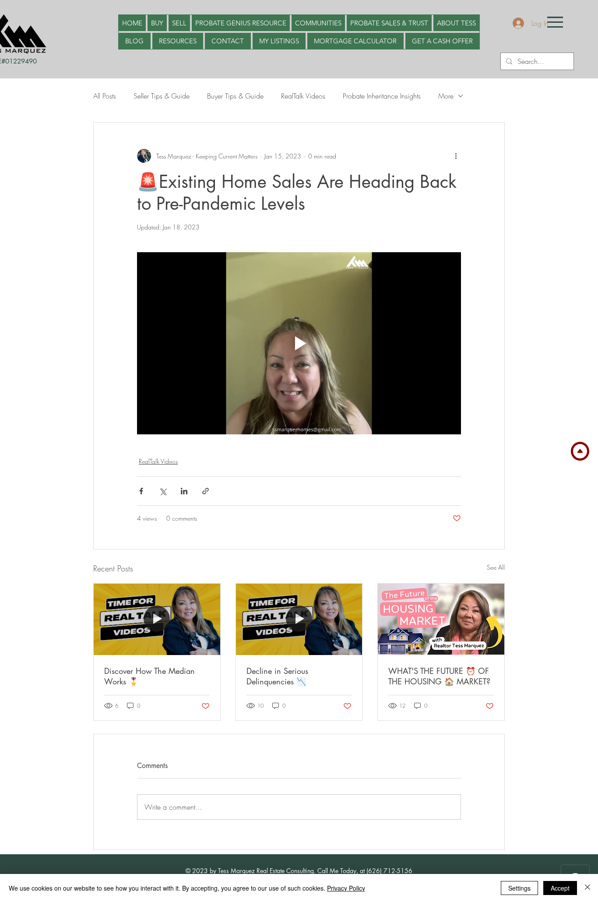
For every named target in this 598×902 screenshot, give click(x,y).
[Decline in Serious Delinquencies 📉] (299, 619)
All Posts (104, 96)
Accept (560, 888)
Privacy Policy (346, 888)
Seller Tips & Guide (162, 96)
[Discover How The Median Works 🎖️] (157, 619)
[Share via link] (205, 491)
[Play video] (299, 343)
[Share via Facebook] (141, 491)
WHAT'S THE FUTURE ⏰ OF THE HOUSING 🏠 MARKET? (439, 676)
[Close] (587, 888)
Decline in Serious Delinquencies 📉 (277, 676)
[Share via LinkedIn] (184, 491)
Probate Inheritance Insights (382, 96)
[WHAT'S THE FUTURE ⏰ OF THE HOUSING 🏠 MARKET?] (441, 619)
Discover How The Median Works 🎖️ (149, 676)
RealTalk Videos (303, 96)
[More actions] (455, 156)
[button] (555, 22)
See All (496, 567)
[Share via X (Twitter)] (162, 491)
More (446, 96)
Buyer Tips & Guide (235, 96)
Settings (519, 888)
